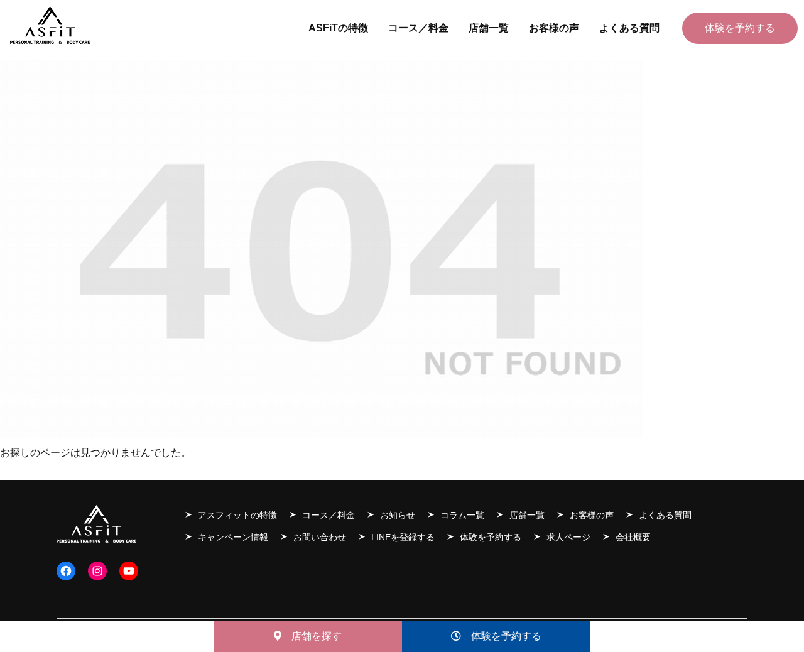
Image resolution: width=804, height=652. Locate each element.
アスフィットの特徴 (237, 515)
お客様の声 (592, 515)
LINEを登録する (403, 537)
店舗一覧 (527, 515)
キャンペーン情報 (233, 537)
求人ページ (568, 537)
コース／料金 (328, 515)
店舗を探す (311, 636)
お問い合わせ (319, 537)
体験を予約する (501, 636)
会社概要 (633, 537)
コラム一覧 (462, 515)
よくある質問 (665, 515)
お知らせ (397, 515)
